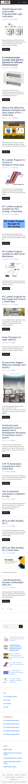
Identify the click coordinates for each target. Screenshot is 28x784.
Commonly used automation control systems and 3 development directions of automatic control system (14, 431)
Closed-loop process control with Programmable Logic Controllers (12, 13)
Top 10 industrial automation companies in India (13, 494)
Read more (6, 49)
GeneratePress (23, 782)
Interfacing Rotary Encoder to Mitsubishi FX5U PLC (12, 582)
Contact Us (16, 775)
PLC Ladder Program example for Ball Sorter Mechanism (13, 254)
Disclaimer (23, 775)
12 (8, 609)
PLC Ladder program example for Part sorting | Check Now (12, 209)
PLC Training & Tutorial (10, 696)
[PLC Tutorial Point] (5, 2)
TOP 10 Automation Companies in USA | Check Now (12, 466)
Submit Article (20, 777)
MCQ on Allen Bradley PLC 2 (13, 522)
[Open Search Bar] (19, 2)
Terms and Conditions (10, 777)
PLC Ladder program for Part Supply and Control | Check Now (14, 299)
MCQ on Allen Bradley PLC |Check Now (13, 549)
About (3, 775)
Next (11, 609)
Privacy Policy (10, 775)
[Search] (21, 626)
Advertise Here (14, 779)
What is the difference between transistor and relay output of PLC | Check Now (13, 111)
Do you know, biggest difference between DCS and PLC (14, 365)
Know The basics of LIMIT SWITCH (11, 338)
